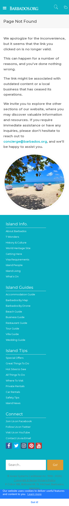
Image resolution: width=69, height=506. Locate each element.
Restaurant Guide (16, 322)
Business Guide (15, 317)
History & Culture (16, 242)
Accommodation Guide (20, 294)
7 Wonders (12, 236)
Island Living (13, 270)
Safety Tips (12, 397)
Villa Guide (12, 334)
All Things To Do (15, 374)
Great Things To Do (17, 363)
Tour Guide (12, 328)
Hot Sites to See (16, 369)
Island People (14, 265)
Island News (13, 403)
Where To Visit (14, 380)
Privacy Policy (46, 480)
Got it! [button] (34, 502)
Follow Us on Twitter (18, 426)
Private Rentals (15, 386)
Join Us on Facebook (19, 421)
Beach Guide (14, 311)
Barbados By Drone (18, 305)
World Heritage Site (18, 248)
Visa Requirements (17, 259)
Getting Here (14, 253)
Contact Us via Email (18, 438)
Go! (55, 465)
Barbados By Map (17, 300)
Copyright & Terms (25, 480)
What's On (12, 276)
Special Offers (14, 357)
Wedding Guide (15, 339)
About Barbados (16, 231)
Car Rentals (13, 391)
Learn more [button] (34, 494)
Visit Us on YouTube (18, 432)
